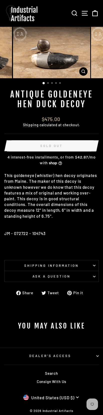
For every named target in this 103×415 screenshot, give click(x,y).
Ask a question (51, 276)
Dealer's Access (50, 356)
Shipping (31, 125)
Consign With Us (51, 381)
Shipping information (51, 266)
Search (51, 373)
